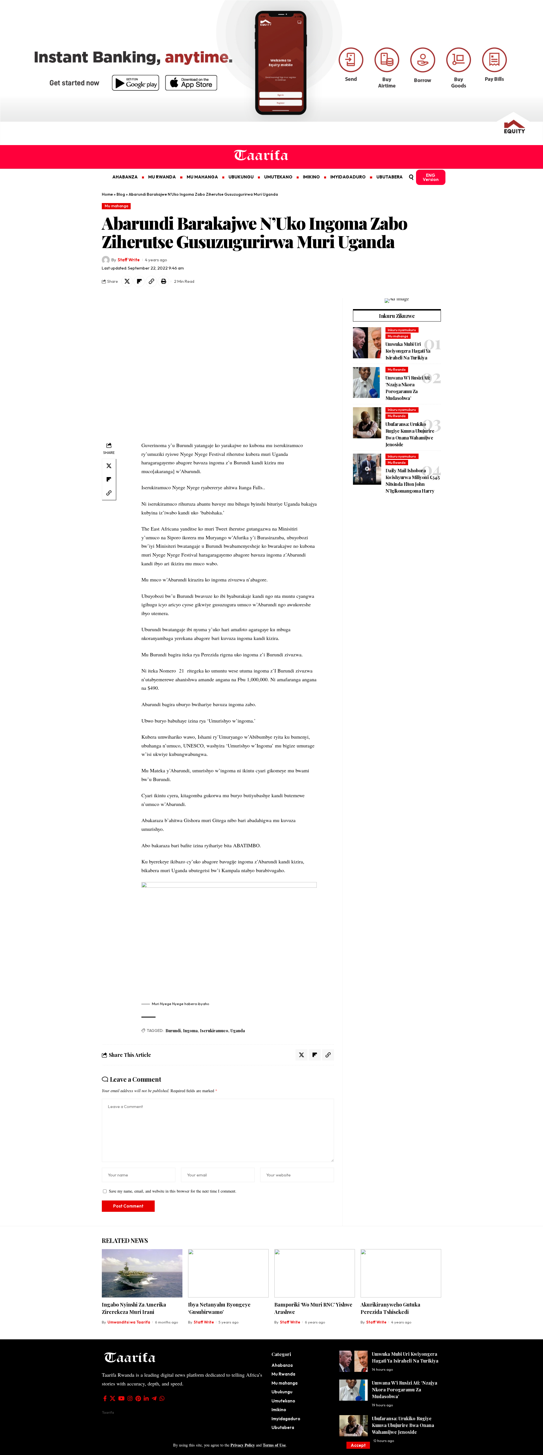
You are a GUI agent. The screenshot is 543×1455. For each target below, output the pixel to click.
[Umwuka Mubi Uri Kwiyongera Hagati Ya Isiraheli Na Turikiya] (367, 342)
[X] (112, 1398)
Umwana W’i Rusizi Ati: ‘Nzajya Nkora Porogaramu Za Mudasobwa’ (404, 1389)
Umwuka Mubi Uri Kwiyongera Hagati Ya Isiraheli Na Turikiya (407, 351)
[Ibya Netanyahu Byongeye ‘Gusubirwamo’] (228, 1273)
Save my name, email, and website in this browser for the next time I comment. (172, 1191)
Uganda (237, 1030)
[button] (358, 1445)
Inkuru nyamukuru (402, 330)
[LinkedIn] (146, 1398)
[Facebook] (105, 1398)
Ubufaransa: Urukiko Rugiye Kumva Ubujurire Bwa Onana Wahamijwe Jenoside (403, 1425)
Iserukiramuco (214, 1030)
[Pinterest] (138, 1398)
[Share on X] (127, 281)
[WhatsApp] (162, 1398)
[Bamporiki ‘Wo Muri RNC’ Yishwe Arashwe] (314, 1273)
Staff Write (129, 259)
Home (107, 194)
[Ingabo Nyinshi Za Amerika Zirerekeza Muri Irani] (142, 1273)
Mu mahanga (116, 205)
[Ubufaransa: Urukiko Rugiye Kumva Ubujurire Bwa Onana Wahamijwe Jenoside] (367, 422)
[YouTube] (121, 1398)
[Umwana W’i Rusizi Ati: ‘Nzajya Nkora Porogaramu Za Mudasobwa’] (367, 382)
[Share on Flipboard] (139, 281)
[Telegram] (154, 1398)
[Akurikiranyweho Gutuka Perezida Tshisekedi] (401, 1273)
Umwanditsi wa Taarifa (128, 1322)
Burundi (173, 1030)
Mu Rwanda (397, 369)
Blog (121, 194)
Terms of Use (274, 1445)
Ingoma (190, 1030)
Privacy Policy (242, 1445)
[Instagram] (130, 1398)
